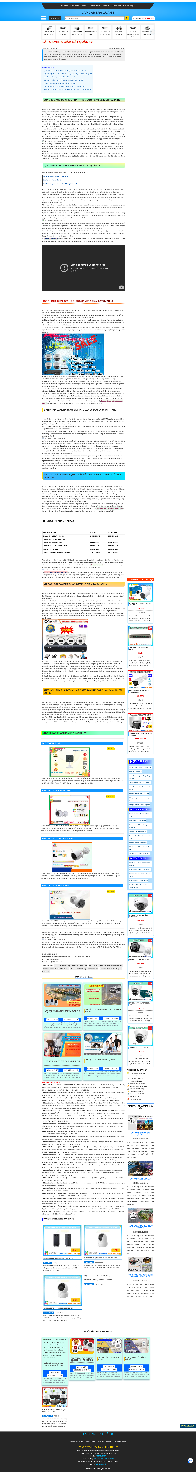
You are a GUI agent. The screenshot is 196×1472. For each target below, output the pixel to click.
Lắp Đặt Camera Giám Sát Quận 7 (100, 1060)
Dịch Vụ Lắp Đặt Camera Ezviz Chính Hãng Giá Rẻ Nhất (82, 1359)
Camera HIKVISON (136, 1078)
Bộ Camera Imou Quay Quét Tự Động (98, 1280)
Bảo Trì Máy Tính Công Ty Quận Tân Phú (84, 969)
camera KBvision (136, 1081)
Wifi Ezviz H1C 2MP (51, 743)
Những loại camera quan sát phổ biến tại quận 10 (61, 83)
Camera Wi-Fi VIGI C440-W (138, 1047)
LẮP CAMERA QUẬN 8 (98, 12)
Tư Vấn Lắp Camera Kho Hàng (109, 1358)
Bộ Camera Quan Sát (137, 1073)
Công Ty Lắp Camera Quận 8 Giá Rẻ (98, 1469)
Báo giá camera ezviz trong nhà (139, 804)
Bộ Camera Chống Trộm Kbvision (140, 869)
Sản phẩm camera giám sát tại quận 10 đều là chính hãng (64, 86)
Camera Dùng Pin (129, 6)
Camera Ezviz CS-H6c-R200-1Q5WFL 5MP (58, 1308)
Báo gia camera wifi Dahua (138, 842)
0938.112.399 (187, 1425)
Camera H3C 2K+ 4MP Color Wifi (58, 838)
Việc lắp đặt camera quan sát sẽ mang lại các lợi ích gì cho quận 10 (68, 74)
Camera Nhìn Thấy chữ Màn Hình (140, 767)
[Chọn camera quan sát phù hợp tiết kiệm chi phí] (153, 32)
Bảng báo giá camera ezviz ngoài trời (140, 799)
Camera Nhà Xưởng (119, 1441)
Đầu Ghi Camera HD (135, 1096)
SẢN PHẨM (54, 18)
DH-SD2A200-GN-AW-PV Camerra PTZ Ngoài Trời (105, 965)
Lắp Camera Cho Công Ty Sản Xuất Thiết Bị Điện (71, 965)
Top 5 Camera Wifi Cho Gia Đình (139, 782)
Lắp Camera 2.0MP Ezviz (137, 820)
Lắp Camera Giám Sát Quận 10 (140, 1134)
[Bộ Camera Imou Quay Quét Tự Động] (97, 1276)
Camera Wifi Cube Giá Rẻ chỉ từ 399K (139, 837)
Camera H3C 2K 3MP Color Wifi (57, 791)
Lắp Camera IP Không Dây (137, 1086)
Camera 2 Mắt (95, 6)
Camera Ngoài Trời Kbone (137, 831)
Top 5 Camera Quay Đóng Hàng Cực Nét (139, 777)
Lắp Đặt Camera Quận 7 (140, 1179)
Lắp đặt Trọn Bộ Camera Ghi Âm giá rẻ (139, 875)
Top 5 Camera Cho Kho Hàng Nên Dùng (140, 788)
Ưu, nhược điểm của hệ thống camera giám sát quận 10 (63, 80)
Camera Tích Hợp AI (135, 1091)
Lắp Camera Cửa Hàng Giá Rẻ (135, 1358)
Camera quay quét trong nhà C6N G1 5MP (100, 1258)
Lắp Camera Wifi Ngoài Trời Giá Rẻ (139, 848)
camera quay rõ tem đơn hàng (139, 793)
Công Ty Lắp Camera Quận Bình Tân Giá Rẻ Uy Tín (140, 1276)
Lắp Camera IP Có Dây (136, 1094)
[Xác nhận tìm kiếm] (127, 18)
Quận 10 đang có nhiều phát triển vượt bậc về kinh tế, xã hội (65, 71)
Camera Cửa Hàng (104, 1441)
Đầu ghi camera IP (134, 1099)
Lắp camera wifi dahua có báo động (139, 815)
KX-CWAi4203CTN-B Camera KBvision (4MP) (139, 691)
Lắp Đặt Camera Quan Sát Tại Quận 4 (55, 969)
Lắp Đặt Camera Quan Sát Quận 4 (141, 1227)
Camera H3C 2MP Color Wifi (56, 886)
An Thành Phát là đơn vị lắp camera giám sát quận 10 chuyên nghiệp (68, 89)
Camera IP (84, 6)
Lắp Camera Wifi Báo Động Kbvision (138, 826)
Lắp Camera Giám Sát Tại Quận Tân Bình (63, 1061)
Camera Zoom (116, 6)
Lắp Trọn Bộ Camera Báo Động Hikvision (139, 864)
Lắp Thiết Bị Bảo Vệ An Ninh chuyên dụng (138, 886)
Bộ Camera (64, 6)
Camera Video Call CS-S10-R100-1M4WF (58, 1258)
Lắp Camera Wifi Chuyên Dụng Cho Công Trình (54, 1410)
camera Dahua (135, 1076)
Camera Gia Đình (90, 1441)
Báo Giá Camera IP (135, 771)
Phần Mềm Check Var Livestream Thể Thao (53, 1364)
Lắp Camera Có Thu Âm (136, 1083)
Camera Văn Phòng (76, 1441)
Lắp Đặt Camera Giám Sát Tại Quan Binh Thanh (103, 1010)
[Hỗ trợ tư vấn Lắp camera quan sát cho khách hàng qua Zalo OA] (190, 1460)
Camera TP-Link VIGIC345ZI (139, 960)
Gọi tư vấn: (143, 18)
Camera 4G (106, 6)
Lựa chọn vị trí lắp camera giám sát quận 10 (59, 77)
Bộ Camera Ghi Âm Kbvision (138, 880)
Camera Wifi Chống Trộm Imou (139, 853)
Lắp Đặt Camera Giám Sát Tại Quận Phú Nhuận (62, 1012)
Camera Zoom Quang (135, 1089)
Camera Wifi (74, 6)
